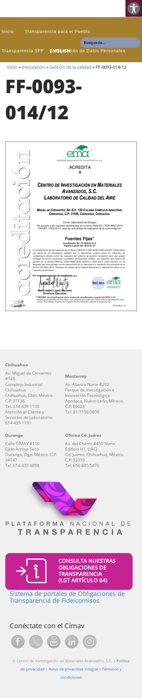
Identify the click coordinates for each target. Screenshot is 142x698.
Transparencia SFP (23, 50)
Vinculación (33, 67)
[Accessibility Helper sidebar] (133, 8)
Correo (9, 70)
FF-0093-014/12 (43, 99)
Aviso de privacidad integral (73, 669)
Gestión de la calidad (70, 67)
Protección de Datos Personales (90, 50)
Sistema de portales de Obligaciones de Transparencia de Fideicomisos (67, 597)
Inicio (8, 31)
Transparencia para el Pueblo (57, 31)
